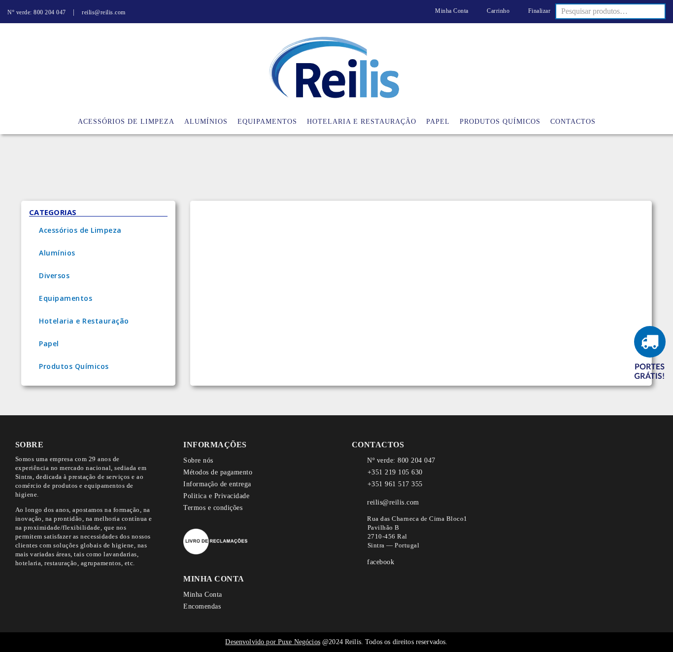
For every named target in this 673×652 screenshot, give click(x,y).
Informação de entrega (217, 484)
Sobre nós (198, 460)
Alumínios (57, 252)
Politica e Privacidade (216, 496)
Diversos (54, 275)
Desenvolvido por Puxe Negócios (272, 642)
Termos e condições (212, 507)
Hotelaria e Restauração (84, 321)
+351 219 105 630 (395, 472)
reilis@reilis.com (104, 12)
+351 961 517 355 (395, 484)
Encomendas (202, 606)
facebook (380, 562)
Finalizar (538, 10)
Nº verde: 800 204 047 (36, 12)
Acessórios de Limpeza (80, 230)
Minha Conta (451, 10)
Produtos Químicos (74, 366)
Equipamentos (65, 298)
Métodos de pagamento (217, 472)
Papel (49, 343)
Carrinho (497, 10)
